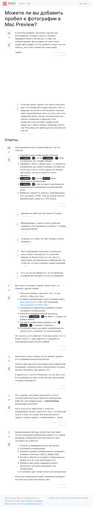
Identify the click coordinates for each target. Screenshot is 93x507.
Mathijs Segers (28, 216)
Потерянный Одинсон (58, 422)
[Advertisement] (40, 77)
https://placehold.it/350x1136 (33, 305)
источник (62, 55)
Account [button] (83, 3)
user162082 (62, 204)
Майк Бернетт (61, 52)
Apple (22, 3)
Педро (25, 266)
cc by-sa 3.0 (65, 498)
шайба (64, 347)
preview (18, 52)
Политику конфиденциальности (30, 504)
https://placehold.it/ (29, 302)
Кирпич (25, 232)
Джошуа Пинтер (29, 134)
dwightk (63, 385)
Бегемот (26, 279)
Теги (29, 3)
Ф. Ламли (63, 484)
